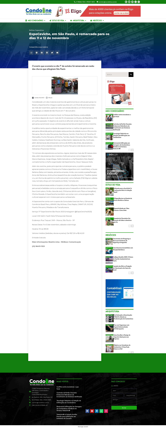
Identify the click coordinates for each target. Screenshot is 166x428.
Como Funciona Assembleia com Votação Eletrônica (123, 249)
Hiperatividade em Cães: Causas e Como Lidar (121, 209)
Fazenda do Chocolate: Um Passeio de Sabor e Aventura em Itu (123, 220)
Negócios (108, 238)
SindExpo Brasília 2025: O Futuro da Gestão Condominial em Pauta (123, 259)
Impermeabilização (109, 134)
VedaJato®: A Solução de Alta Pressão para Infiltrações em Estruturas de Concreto (67, 416)
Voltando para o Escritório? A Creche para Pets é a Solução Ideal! (123, 190)
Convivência (109, 114)
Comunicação (109, 248)
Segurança (109, 124)
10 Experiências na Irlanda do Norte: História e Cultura (123, 199)
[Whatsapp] (135, 2)
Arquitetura (109, 314)
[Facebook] (126, 2)
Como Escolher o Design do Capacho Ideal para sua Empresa (122, 337)
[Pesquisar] (131, 74)
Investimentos (109, 266)
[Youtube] (129, 2)
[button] (31, 52)
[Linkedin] (132, 2)
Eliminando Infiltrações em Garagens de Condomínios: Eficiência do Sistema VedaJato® (121, 146)
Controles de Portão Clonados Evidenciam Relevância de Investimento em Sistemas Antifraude (122, 127)
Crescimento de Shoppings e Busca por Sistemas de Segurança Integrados (122, 240)
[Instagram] (139, 2)
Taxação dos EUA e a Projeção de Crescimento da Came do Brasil (122, 268)
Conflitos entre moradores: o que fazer (68, 388)
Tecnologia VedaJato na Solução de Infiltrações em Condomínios (121, 135)
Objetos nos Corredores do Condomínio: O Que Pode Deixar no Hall (122, 347)
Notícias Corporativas (36, 30)
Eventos (108, 257)
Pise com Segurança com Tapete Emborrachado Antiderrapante (121, 327)
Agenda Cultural (108, 199)
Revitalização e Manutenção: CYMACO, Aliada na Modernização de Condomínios (123, 317)
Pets (107, 188)
